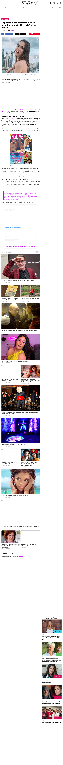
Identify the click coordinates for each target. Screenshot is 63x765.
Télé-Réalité (24, 8)
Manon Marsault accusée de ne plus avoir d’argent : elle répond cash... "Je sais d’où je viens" (51, 638)
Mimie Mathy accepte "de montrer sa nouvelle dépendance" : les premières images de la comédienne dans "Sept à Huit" (51, 660)
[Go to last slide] (5, 57)
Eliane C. (12, 30)
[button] (50, 3)
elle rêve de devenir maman (26, 110)
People (16, 8)
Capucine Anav (5, 110)
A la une (10, 8)
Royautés (32, 8)
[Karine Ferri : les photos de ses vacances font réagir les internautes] (52, 671)
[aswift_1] (31, 13)
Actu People (58, 676)
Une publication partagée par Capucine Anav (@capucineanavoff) (20, 246)
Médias (39, 8)
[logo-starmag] (30, 3)
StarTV (46, 8)
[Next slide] (36, 57)
